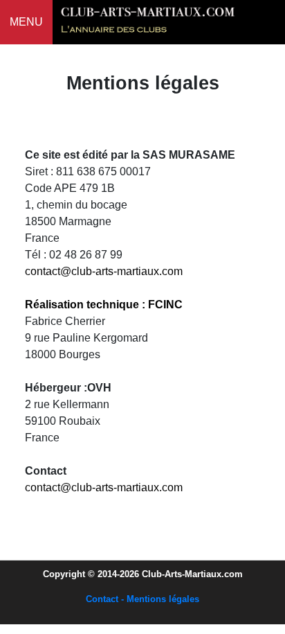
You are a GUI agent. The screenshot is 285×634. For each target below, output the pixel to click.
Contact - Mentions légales (142, 599)
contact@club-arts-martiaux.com (104, 271)
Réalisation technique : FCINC (104, 304)
